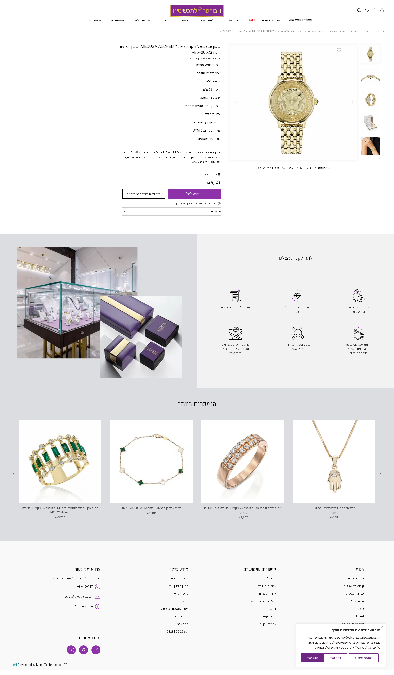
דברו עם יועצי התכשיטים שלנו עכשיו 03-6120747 (293, 168)
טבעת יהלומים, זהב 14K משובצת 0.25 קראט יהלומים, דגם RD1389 (242, 508)
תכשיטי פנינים (182, 20)
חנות (366, 31)
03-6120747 (85, 587)
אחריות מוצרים (267, 594)
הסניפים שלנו (117, 20)
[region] (341, 645)
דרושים (272, 609)
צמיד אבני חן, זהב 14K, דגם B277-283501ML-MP (151, 508)
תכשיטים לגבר (142, 20)
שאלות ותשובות (266, 586)
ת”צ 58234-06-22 (177, 632)
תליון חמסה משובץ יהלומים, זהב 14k (334, 508)
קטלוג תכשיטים (272, 20)
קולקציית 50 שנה (354, 586)
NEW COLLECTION (300, 20)
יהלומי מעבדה (207, 20)
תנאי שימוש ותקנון (177, 578)
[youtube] (71, 649)
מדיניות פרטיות (179, 594)
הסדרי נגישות (180, 616)
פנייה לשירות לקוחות (80, 606)
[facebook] (83, 649)
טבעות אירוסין (232, 20)
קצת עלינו (270, 578)
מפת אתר (182, 624)
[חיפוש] (359, 10)
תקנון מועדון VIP (178, 586)
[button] (339, 50)
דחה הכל (335, 658)
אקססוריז (95, 20)
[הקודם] (352, 102)
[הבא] (235, 102)
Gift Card (358, 616)
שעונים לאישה (337, 31)
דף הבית (379, 31)
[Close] (381, 627)
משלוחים (183, 601)
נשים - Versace (316, 31)
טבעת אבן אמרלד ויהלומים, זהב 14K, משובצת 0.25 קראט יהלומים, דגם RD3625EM (60, 510)
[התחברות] (382, 10)
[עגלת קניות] (374, 10)
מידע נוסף (215, 211)
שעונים (162, 20)
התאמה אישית (364, 658)
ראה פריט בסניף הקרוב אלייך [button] (143, 194)
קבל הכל (312, 658)
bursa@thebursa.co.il (78, 596)
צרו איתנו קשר (268, 624)
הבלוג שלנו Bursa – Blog (261, 601)
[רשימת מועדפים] (367, 10)
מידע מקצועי (268, 616)
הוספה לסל (194, 194)
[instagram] (95, 649)
